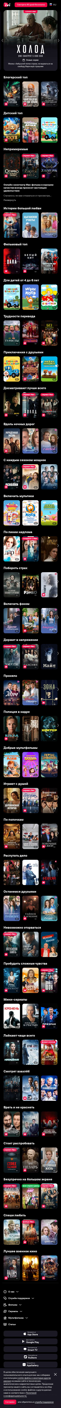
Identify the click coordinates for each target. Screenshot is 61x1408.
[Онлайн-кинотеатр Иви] (8, 5)
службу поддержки (44, 1402)
